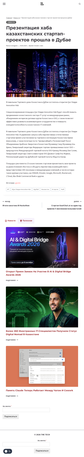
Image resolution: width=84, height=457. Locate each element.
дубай (36, 189)
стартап (55, 189)
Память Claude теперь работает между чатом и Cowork (40, 390)
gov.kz (18, 183)
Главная (9, 18)
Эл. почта (7, 406)
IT (8, 189)
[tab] (10, 221)
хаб (62, 189)
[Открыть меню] (4, 4)
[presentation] (42, 247)
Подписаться (10, 416)
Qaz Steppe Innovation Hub (21, 189)
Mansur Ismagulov (12, 46)
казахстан (45, 189)
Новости (16, 18)
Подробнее (12, 280)
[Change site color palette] (7, 451)
